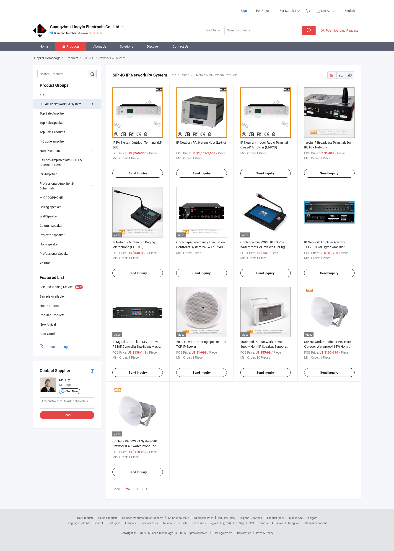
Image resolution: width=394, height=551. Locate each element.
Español (98, 523)
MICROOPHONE (51, 197)
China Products (107, 518)
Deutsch (182, 523)
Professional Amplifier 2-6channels (57, 185)
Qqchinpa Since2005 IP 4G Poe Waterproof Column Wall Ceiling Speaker (262, 247)
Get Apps (327, 10)
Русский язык (149, 523)
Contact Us (180, 46)
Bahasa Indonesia (316, 523)
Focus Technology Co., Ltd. (167, 533)
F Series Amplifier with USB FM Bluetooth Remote (61, 162)
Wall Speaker (49, 216)
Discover (153, 46)
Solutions (126, 46)
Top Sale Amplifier (52, 113)
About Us (99, 46)
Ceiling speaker (50, 207)
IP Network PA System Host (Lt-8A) (201, 142)
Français (130, 523)
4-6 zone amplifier (52, 141)
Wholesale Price (203, 518)
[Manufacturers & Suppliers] (62, 9)
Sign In (245, 10)
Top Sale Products (52, 132)
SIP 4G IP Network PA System (60, 104)
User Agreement (222, 533)
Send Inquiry (138, 173)
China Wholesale (178, 518)
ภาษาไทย (264, 523)
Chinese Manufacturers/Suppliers (142, 518)
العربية (214, 523)
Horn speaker (49, 244)
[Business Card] (92, 371)
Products (73, 46)
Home (44, 46)
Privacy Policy (264, 533)
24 (128, 489)
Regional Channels (250, 518)
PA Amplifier (48, 174)
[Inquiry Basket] (308, 10)
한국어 (227, 523)
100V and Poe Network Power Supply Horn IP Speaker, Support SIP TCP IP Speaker (263, 346)
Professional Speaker (55, 253)
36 (138, 489)
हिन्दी (251, 523)
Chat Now (71, 391)
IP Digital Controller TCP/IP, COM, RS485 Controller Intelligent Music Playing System (136, 346)
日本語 (240, 523)
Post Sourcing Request (342, 30)
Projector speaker (52, 235)
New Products (50, 150)
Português (114, 523)
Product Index (275, 518)
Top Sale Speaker (52, 122)
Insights (312, 518)
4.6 (42, 94)
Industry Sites (226, 518)
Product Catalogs (56, 346)
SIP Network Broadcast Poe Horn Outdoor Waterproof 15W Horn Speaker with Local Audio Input (327, 346)
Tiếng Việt (294, 523)
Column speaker (51, 225)
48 (147, 489)
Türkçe (279, 523)
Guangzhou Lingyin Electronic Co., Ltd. (85, 26)
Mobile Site (296, 518)
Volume (45, 263)
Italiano (167, 523)
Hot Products (85, 518)
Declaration (244, 533)
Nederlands (199, 523)
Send (67, 415)
